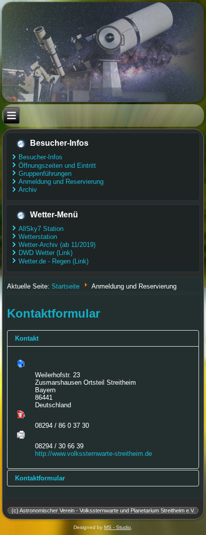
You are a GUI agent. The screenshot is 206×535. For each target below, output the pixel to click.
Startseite (66, 286)
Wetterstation (37, 236)
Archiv (27, 189)
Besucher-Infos (40, 157)
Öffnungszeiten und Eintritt (57, 165)
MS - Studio (117, 527)
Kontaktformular (40, 478)
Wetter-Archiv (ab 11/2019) (57, 244)
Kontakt (26, 338)
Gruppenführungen (45, 173)
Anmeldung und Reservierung (61, 181)
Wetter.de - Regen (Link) (53, 261)
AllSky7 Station (41, 228)
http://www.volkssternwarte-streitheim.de (93, 453)
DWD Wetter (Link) (45, 252)
